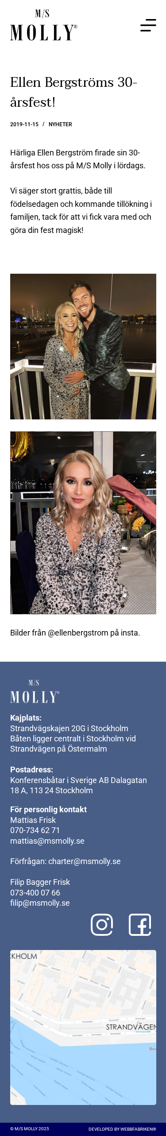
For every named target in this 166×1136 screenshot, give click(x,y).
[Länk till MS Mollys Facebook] (140, 924)
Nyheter (60, 124)
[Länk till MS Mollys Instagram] (101, 924)
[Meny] (148, 25)
